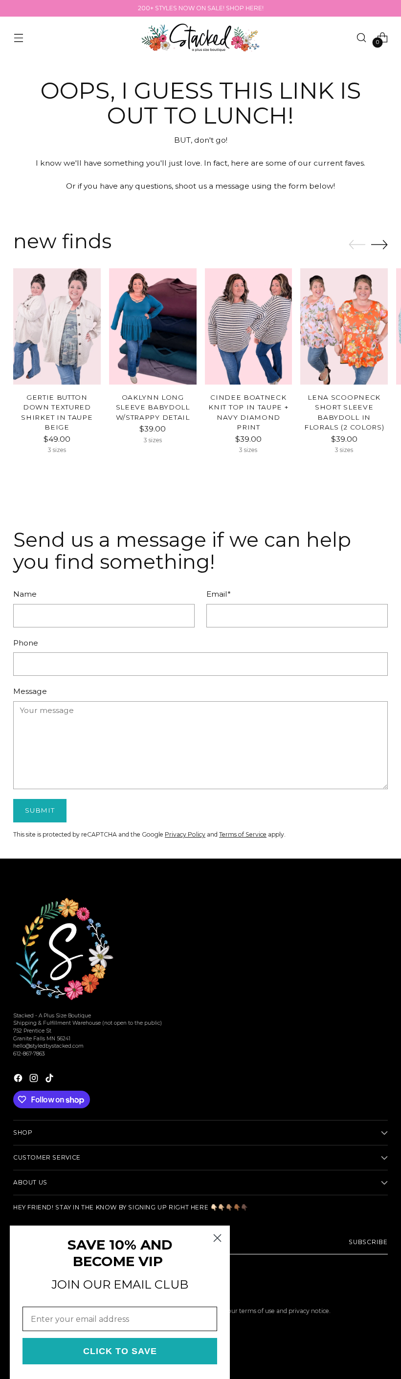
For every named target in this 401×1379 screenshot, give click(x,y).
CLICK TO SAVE (120, 1351)
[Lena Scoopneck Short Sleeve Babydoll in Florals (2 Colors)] (344, 326)
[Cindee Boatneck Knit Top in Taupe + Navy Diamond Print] (248, 326)
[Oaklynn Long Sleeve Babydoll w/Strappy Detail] (153, 326)
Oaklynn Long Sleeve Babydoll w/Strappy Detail (153, 407)
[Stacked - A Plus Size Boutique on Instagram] (35, 1079)
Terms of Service (243, 834)
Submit (39, 810)
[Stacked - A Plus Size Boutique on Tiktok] (50, 1079)
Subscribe (368, 1242)
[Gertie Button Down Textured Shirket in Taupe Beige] (57, 326)
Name (25, 594)
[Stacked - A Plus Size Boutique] (200, 38)
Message (30, 691)
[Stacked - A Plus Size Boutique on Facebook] (19, 1079)
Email (218, 594)
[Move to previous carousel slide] (357, 245)
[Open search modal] (362, 37)
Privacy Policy (185, 834)
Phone (25, 642)
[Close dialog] (217, 1238)
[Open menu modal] (18, 37)
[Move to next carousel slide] (379, 244)
